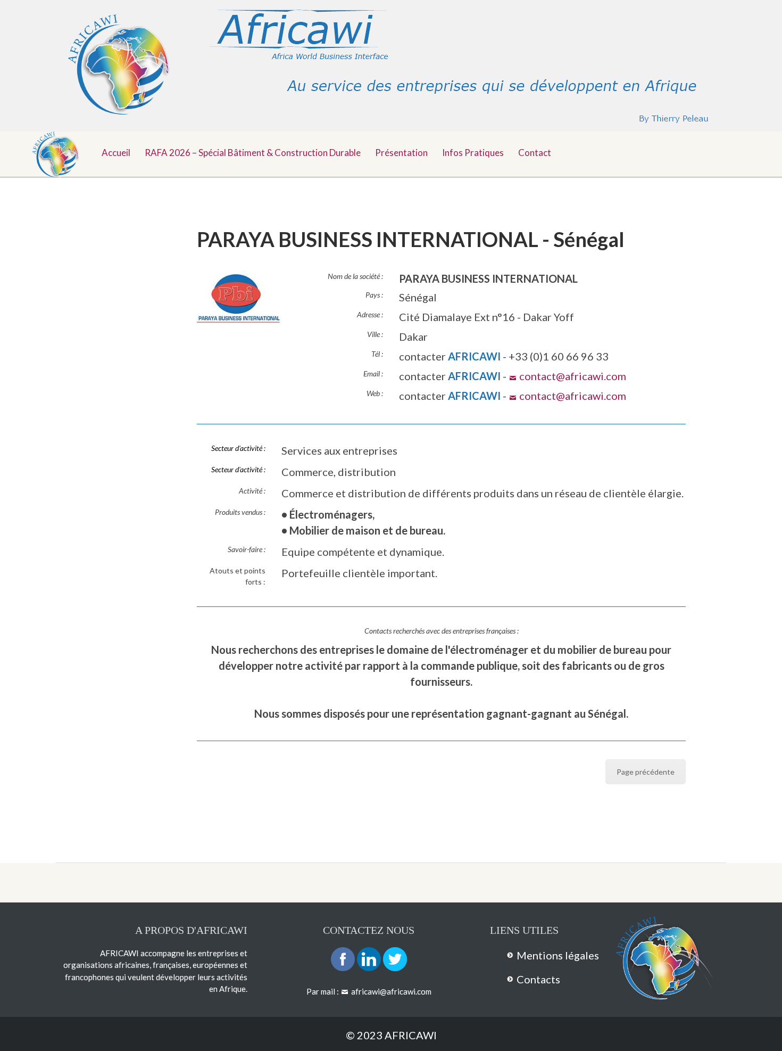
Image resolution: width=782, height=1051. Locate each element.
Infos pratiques (473, 152)
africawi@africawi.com (391, 991)
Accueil (116, 152)
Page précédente (646, 771)
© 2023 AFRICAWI (391, 1035)
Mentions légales (558, 955)
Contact (534, 152)
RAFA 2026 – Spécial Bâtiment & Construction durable (253, 152)
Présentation (401, 152)
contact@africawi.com (572, 376)
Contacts (538, 979)
